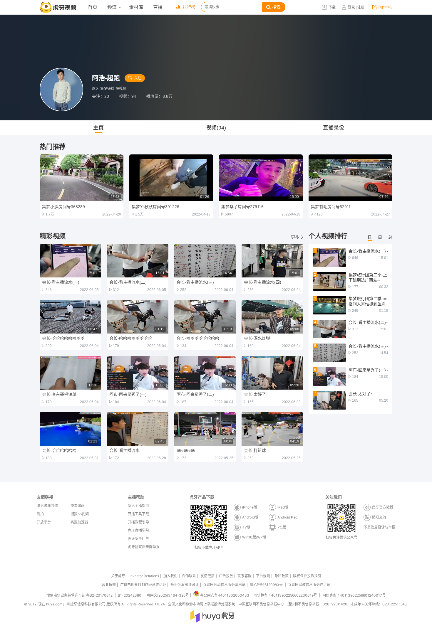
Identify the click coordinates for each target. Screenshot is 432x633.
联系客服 (244, 576)
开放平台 (44, 522)
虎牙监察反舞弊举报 (144, 547)
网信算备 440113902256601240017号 (354, 595)
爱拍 (40, 514)
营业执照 (109, 585)
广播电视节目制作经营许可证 (143, 585)
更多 (295, 237)
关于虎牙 (118, 576)
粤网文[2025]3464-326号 (168, 595)
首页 (92, 7)
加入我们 (170, 576)
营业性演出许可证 (184, 585)
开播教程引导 (138, 522)
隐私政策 (281, 576)
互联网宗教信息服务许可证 (309, 585)
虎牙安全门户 (138, 538)
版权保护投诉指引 (307, 576)
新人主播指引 (138, 506)
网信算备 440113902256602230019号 (285, 595)
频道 (112, 7)
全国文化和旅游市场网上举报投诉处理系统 (201, 604)
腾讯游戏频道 (47, 506)
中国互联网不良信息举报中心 (261, 604)
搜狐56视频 (80, 514)
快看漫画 (78, 506)
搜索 (276, 7)
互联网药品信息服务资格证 (224, 585)
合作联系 (189, 576)
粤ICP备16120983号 (266, 585)
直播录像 (333, 128)
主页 (98, 128)
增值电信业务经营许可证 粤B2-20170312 (79, 595)
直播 (158, 7)
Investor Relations (144, 576)
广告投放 (226, 576)
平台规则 (263, 576)
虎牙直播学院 (138, 530)
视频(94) (216, 128)
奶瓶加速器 (79, 522)
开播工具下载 (138, 514)
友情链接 (207, 576)
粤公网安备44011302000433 (224, 595)
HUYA (160, 604)
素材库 (136, 7)
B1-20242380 (130, 595)
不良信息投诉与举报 (379, 527)
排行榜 (189, 7)
